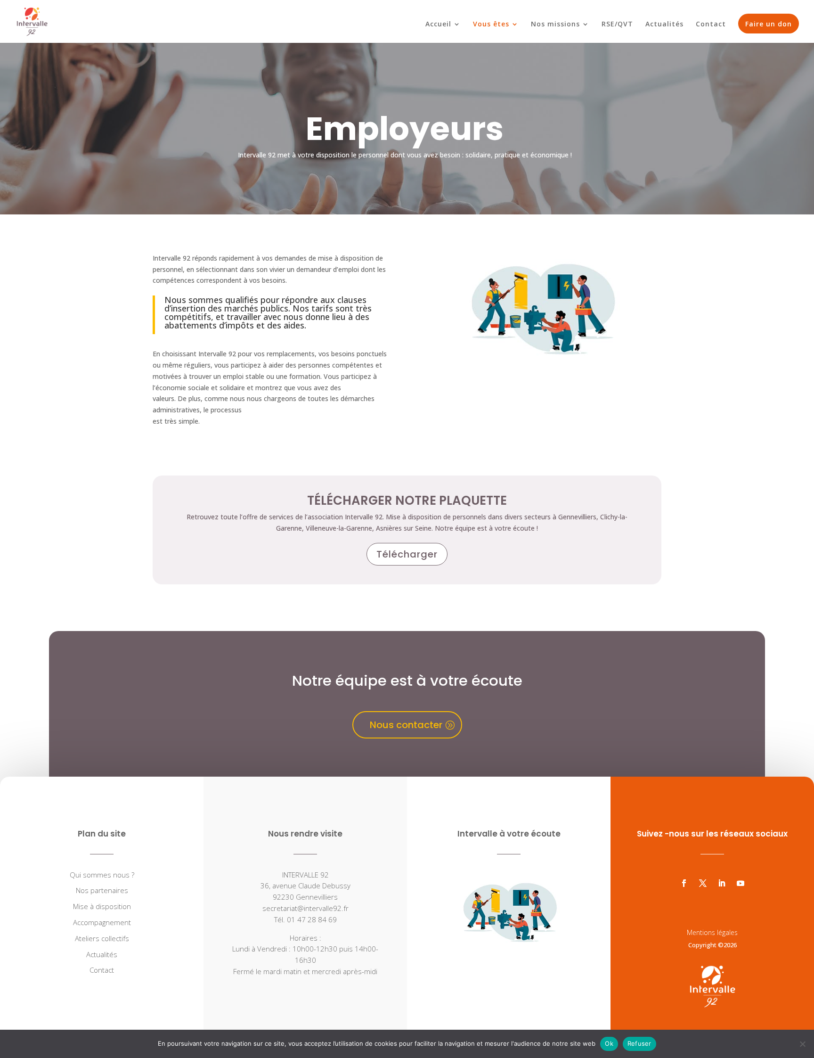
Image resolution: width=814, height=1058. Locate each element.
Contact (711, 24)
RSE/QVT (617, 24)
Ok (609, 1043)
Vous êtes (491, 24)
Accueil (438, 24)
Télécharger (407, 554)
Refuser (639, 1043)
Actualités (664, 24)
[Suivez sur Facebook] (684, 883)
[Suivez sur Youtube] (740, 883)
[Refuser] (802, 1044)
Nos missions (555, 24)
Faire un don (768, 23)
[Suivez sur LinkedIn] (721, 883)
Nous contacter (406, 724)
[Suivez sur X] (702, 883)
